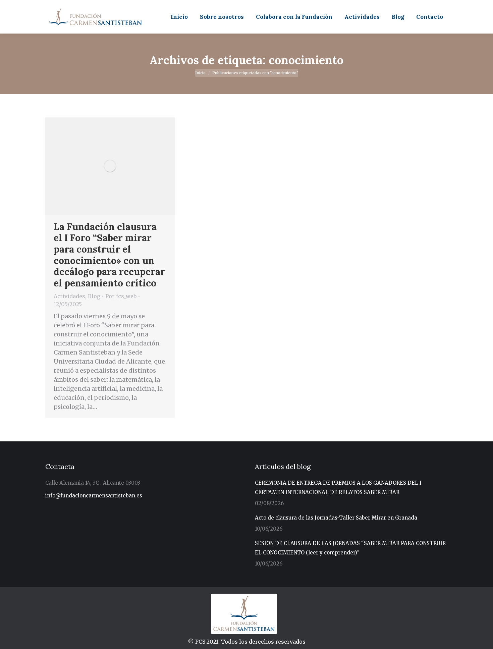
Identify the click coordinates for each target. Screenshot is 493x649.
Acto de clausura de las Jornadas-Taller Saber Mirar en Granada (336, 518)
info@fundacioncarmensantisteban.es (93, 495)
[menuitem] (179, 17)
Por (120, 296)
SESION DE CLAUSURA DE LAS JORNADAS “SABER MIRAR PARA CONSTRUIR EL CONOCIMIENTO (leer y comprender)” (350, 548)
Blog (94, 296)
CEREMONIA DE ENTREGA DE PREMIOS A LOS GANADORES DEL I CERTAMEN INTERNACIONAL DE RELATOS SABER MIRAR (338, 487)
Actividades (69, 296)
